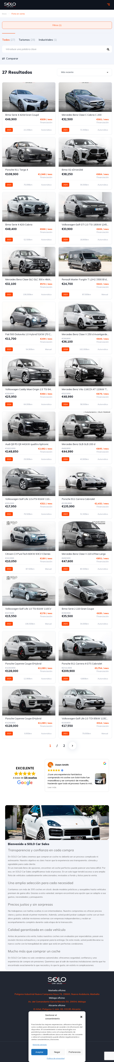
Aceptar (39, 1052)
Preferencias (75, 1052)
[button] (81, 1016)
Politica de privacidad (56, 1058)
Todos (8, 39)
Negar (57, 1052)
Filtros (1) (57, 25)
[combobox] (84, 72)
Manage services (40, 1045)
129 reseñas (30, 777)
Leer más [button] (52, 787)
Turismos (27, 39)
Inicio (4, 14)
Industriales (48, 39)
